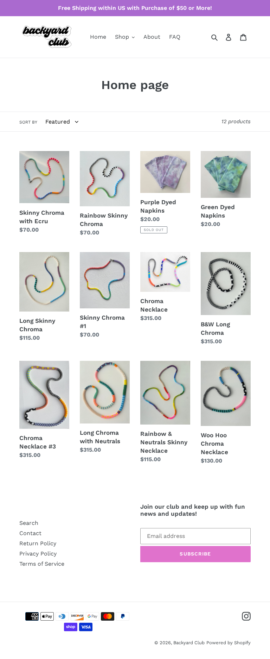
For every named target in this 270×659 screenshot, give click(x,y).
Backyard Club (189, 642)
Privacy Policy (38, 553)
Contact (30, 533)
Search (28, 523)
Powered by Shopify (228, 642)
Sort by (28, 122)
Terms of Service (41, 563)
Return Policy (37, 543)
